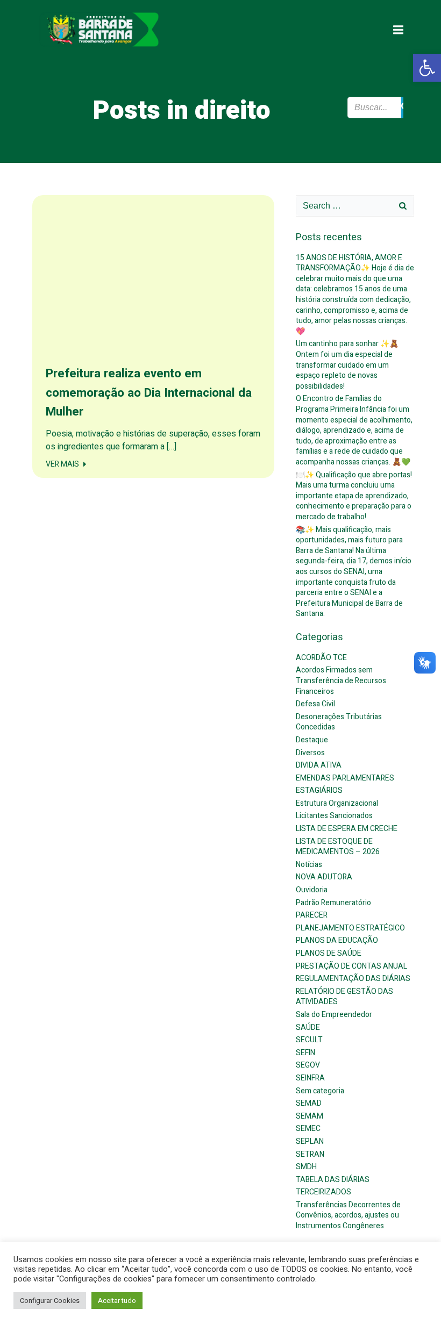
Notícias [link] (309, 864)
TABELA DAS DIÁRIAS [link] (332, 1179)
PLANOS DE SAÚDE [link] (328, 953)
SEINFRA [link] (310, 1078)
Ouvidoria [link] (312, 890)
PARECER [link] (312, 915)
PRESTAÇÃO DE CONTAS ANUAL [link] (351, 966)
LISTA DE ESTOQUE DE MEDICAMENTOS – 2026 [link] (338, 847)
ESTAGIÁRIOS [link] (319, 790)
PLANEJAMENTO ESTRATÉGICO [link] (350, 928)
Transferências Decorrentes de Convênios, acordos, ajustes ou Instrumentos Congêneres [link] (348, 1215)
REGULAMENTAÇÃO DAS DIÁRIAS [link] (353, 978)
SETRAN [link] (310, 1154)
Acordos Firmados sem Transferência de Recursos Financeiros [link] (341, 680)
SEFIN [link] (305, 1052)
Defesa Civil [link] (315, 704)
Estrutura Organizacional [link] (337, 803)
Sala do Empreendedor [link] (334, 1014)
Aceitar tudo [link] (117, 1300)
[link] (427, 68)
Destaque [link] (312, 740)
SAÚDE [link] (308, 1027)
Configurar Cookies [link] (50, 1300)
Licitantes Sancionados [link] (334, 815)
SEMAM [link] (309, 1116)
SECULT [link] (309, 1039)
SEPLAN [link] (310, 1141)
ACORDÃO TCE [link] (321, 657)
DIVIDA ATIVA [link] (319, 765)
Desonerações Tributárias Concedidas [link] (339, 722)
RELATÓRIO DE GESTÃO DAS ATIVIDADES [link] (344, 997)
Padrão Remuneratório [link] (333, 902)
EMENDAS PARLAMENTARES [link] (345, 778)
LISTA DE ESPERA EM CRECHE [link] (346, 828)
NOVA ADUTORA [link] (324, 877)
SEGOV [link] (308, 1065)
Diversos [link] (310, 752)
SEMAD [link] (309, 1103)
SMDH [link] (306, 1166)
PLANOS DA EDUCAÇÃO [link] (337, 940)
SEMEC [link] (308, 1128)
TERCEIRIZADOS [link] (323, 1192)
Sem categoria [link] (320, 1091)
